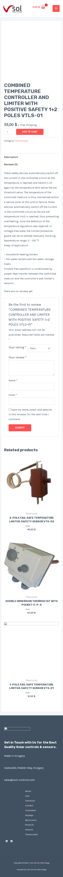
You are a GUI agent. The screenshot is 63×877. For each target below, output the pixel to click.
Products (29, 824)
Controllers (30, 810)
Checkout (30, 800)
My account (30, 820)
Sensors (29, 829)
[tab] (31, 157)
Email (13, 395)
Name (13, 380)
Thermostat (21, 140)
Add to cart (29, 131)
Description (11, 157)
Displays (29, 815)
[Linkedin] (6, 841)
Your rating (17, 347)
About (28, 791)
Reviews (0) (11, 164)
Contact (29, 805)
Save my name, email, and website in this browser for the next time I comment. (30, 414)
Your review (18, 357)
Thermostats (31, 834)
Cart (27, 796)
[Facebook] (11, 841)
